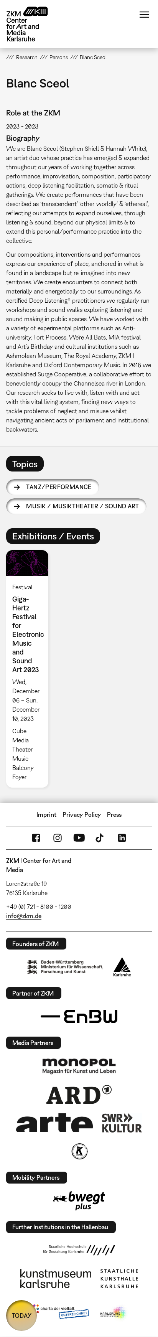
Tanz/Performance (58, 486)
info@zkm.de (23, 915)
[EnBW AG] (79, 1017)
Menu (144, 14)
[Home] (33, 24)
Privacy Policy (82, 814)
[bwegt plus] (79, 1200)
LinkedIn (122, 837)
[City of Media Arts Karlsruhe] (114, 1313)
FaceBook (36, 837)
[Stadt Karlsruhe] (122, 966)
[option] (30, 669)
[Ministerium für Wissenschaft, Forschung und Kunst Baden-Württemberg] (65, 967)
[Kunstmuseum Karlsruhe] (55, 1278)
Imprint (46, 814)
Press (114, 814)
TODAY (21, 1315)
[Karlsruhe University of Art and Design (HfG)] (79, 1250)
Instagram (57, 837)
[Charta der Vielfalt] (59, 1313)
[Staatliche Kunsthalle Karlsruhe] (119, 1278)
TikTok (100, 837)
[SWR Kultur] (122, 1123)
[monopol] (79, 1066)
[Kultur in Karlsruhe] (79, 1151)
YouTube (79, 837)
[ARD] (79, 1094)
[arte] (54, 1122)
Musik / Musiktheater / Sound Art (82, 506)
